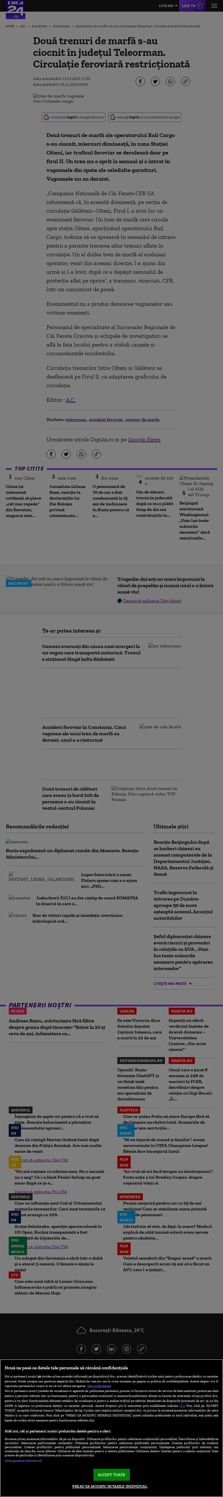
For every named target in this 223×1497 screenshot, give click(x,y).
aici (182, 1405)
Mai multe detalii (99, 1386)
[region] (111, 1428)
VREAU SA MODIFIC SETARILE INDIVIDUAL (109, 1486)
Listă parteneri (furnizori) (23, 1461)
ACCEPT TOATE (111, 1475)
